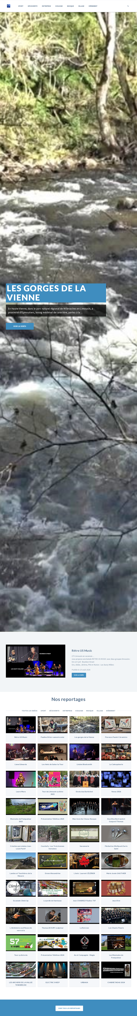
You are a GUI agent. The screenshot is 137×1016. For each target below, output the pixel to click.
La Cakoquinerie (116, 764)
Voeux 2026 (116, 791)
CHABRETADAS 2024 (116, 982)
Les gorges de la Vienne (84, 737)
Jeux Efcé (116, 901)
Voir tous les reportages (69, 1008)
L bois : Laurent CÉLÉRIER (84, 873)
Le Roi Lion (84, 928)
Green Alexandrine (52, 873)
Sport (20, 6)
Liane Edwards (21, 764)
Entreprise (46, 6)
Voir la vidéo (19, 323)
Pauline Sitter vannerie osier (52, 737)
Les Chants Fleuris (116, 928)
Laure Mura (21, 791)
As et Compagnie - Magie (84, 955)
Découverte (32, 6)
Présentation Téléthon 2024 (52, 955)
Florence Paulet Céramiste (116, 737)
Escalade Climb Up (21, 901)
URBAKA (84, 982)
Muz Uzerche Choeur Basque (84, 819)
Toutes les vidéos (29, 711)
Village (81, 6)
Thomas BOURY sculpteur (53, 928)
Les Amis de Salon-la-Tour (52, 764)
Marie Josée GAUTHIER (116, 873)
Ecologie (59, 6)
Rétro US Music (20, 737)
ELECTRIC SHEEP (53, 982)
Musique (70, 6)
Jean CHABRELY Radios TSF (84, 901)
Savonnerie (84, 846)
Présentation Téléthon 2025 (52, 819)
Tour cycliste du (20, 955)
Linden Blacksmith (84, 764)
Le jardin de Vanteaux (53, 901)
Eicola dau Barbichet (84, 791)
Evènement (93, 6)
